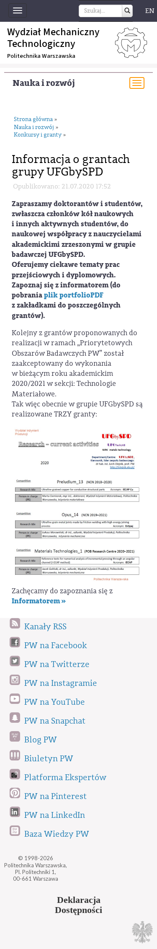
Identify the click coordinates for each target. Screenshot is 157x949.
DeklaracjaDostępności (78, 905)
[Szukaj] (127, 11)
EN (149, 11)
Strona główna (33, 119)
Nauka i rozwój (44, 83)
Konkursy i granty (38, 135)
